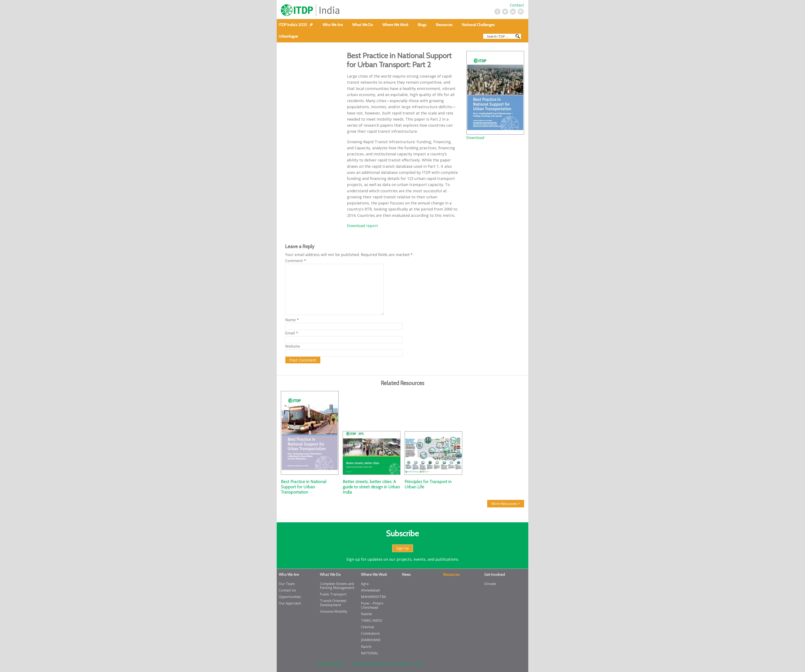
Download (475, 137)
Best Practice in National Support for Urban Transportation (303, 487)
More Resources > (505, 503)
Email (291, 332)
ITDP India (329, 10)
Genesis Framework (370, 663)
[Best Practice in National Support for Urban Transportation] (310, 433)
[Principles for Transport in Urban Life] (433, 433)
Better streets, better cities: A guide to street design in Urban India (371, 487)
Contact (517, 5)
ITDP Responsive (330, 663)
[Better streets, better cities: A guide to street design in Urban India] (371, 433)
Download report (363, 225)
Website (292, 346)
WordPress (400, 663)
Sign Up (402, 548)
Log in (419, 663)
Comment (295, 260)
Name (292, 319)
